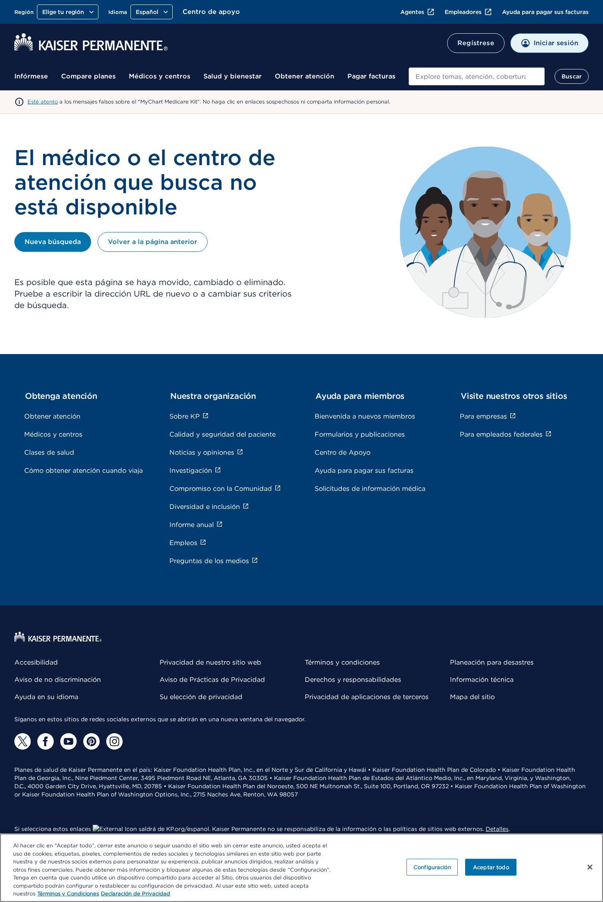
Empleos (183, 543)
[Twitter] (22, 741)
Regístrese (475, 43)
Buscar (572, 76)
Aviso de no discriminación (57, 679)
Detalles (497, 829)
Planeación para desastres (492, 662)
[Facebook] (45, 741)
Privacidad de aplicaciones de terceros (367, 697)
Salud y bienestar (232, 76)
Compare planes (88, 76)
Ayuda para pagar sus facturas (545, 12)
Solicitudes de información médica (370, 488)
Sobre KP (184, 416)
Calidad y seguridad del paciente (222, 434)
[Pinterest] (91, 741)
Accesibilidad (36, 662)
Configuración (432, 867)
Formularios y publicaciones (360, 434)
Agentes (412, 12)
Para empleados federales (501, 434)
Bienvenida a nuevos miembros (365, 416)
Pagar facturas (371, 76)
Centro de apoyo (211, 12)
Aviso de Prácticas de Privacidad (212, 679)
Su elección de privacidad (201, 697)
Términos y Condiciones (68, 893)
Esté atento (42, 102)
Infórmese (31, 76)
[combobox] (477, 76)
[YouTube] (68, 741)
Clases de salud (49, 452)
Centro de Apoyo (342, 452)
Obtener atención (304, 76)
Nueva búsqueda (53, 242)
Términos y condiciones (342, 662)
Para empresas (483, 416)
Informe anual (191, 525)
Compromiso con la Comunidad (220, 488)
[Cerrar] (590, 867)
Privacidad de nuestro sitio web (210, 662)
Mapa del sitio (472, 697)
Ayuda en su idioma (46, 697)
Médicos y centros (159, 76)
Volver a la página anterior (152, 242)
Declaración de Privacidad (135, 893)
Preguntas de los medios (209, 561)
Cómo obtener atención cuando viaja (83, 470)
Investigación (190, 470)
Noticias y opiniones (201, 452)
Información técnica (482, 679)
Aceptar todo (491, 867)
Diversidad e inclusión (204, 507)
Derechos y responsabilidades (353, 679)
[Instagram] (114, 741)
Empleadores (463, 12)
